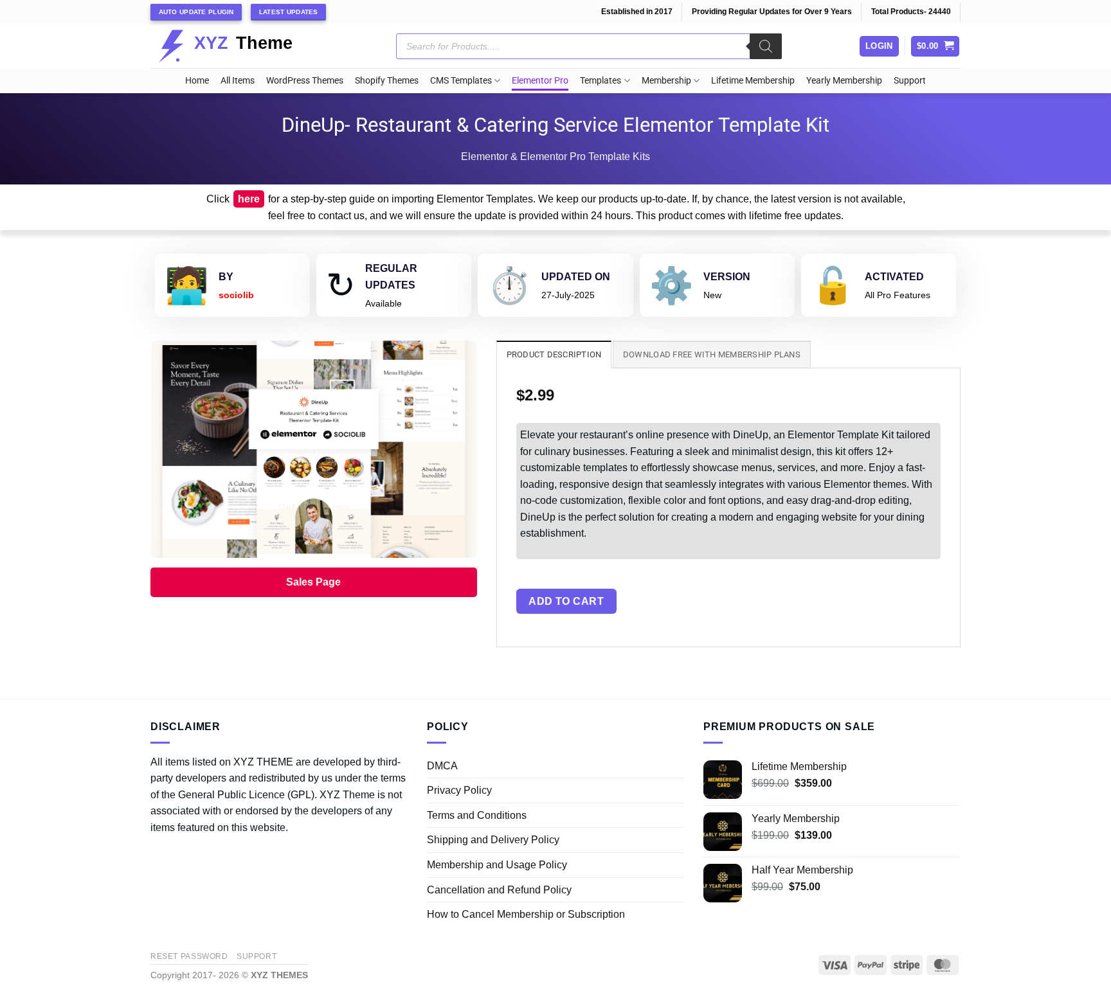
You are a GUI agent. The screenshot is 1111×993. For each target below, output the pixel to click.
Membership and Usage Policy (497, 864)
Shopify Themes (387, 80)
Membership (666, 80)
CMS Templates (461, 80)
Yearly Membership (844, 80)
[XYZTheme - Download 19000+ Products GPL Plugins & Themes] (235, 46)
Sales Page (313, 582)
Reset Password (189, 956)
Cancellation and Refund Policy (499, 889)
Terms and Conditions (477, 815)
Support (910, 80)
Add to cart (566, 601)
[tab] (554, 354)
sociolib (236, 295)
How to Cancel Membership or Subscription (526, 914)
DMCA (442, 765)
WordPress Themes (304, 80)
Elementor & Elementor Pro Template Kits (555, 156)
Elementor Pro (540, 80)
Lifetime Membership (753, 80)
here (249, 198)
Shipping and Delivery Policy (493, 839)
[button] (935, 46)
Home (197, 80)
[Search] (766, 46)
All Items (238, 80)
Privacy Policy (459, 790)
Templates (600, 80)
